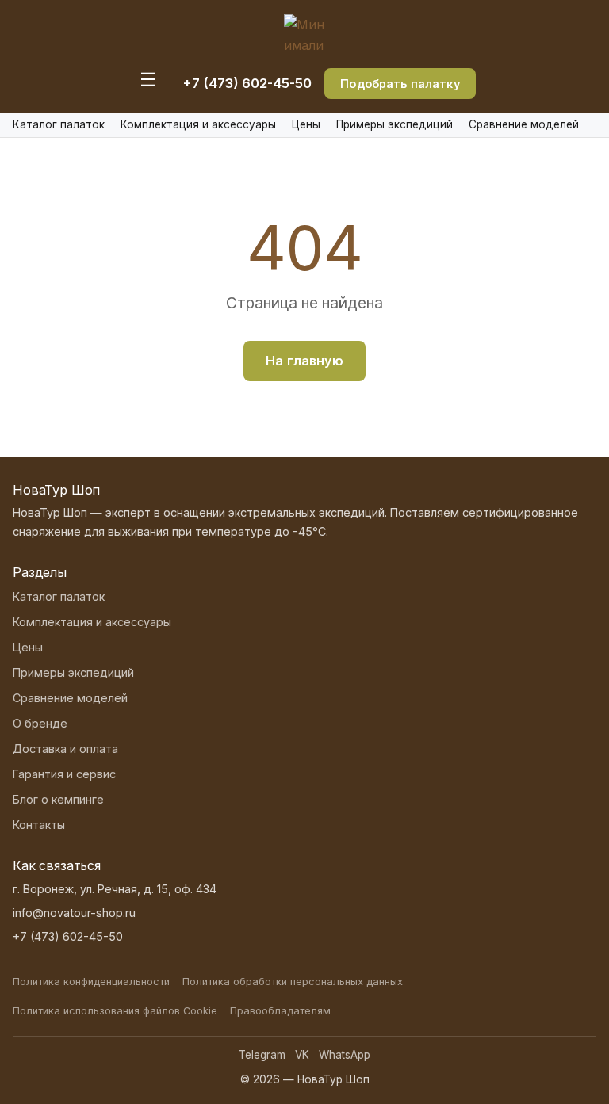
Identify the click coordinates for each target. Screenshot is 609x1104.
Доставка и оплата (65, 748)
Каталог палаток (59, 124)
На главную (304, 361)
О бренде (40, 723)
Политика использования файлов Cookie (115, 1011)
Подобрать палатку (399, 83)
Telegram (262, 1055)
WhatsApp (344, 1055)
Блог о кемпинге (58, 799)
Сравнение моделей (524, 124)
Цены (306, 124)
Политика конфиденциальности (91, 981)
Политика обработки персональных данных (292, 981)
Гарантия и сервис (64, 774)
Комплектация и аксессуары (198, 124)
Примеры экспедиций (394, 124)
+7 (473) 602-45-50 (247, 83)
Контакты (39, 824)
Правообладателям (280, 1011)
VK (302, 1055)
